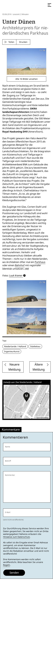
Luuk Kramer (15, 275)
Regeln (6, 565)
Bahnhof (20, 265)
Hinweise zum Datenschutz (16, 537)
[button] (26, 397)
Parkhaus (40, 262)
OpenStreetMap (42, 417)
